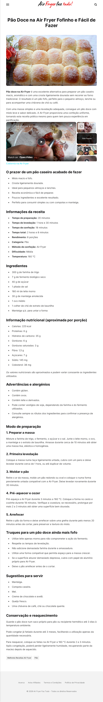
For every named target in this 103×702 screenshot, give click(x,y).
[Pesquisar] (95, 4)
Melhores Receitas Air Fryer (19, 658)
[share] (71, 125)
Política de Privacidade (75, 683)
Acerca (21, 683)
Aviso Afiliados (34, 683)
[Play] (87, 150)
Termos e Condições (52, 683)
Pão (36, 658)
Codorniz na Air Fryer (26, 126)
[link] (10, 126)
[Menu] (7, 4)
